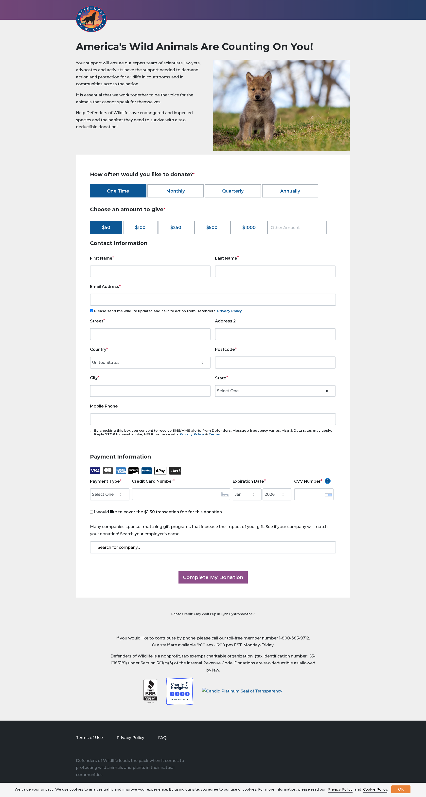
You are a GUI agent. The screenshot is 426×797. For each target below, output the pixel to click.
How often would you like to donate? (141, 174)
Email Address (104, 286)
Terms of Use (89, 737)
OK (401, 789)
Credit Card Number (152, 481)
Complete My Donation (213, 577)
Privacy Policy (229, 311)
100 (141, 227)
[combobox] (213, 547)
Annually (290, 191)
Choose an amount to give (126, 209)
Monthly (175, 191)
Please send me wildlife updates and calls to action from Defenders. (168, 311)
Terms (214, 434)
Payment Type (105, 481)
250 (177, 227)
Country (98, 349)
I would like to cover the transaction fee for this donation (158, 512)
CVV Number (307, 481)
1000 (250, 227)
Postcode (225, 349)
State (220, 378)
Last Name (226, 258)
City (94, 377)
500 (213, 227)
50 (107, 227)
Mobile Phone (104, 406)
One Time (118, 191)
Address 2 (225, 321)
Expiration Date (248, 481)
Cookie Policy (375, 789)
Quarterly (233, 191)
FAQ (162, 737)
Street (96, 321)
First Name (101, 258)
